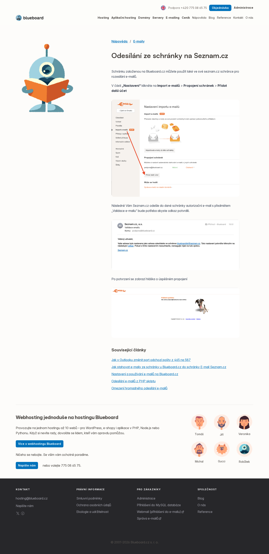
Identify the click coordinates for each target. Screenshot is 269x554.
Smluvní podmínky (89, 498)
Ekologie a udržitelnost (92, 512)
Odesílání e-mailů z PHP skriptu (133, 381)
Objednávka (220, 7)
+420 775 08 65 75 (194, 7)
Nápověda (199, 17)
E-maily (139, 41)
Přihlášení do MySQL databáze (159, 505)
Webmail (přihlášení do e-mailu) (159, 512)
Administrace (243, 7)
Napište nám (27, 465)
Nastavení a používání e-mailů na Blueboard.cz (144, 374)
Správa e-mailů (147, 518)
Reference (205, 512)
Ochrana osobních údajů (93, 505)
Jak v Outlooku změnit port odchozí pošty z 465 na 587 (151, 360)
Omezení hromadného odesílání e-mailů (139, 388)
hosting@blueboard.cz (32, 498)
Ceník (186, 17)
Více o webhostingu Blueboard (39, 443)
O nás (202, 505)
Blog (201, 498)
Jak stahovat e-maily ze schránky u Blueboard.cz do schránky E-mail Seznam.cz (168, 367)
